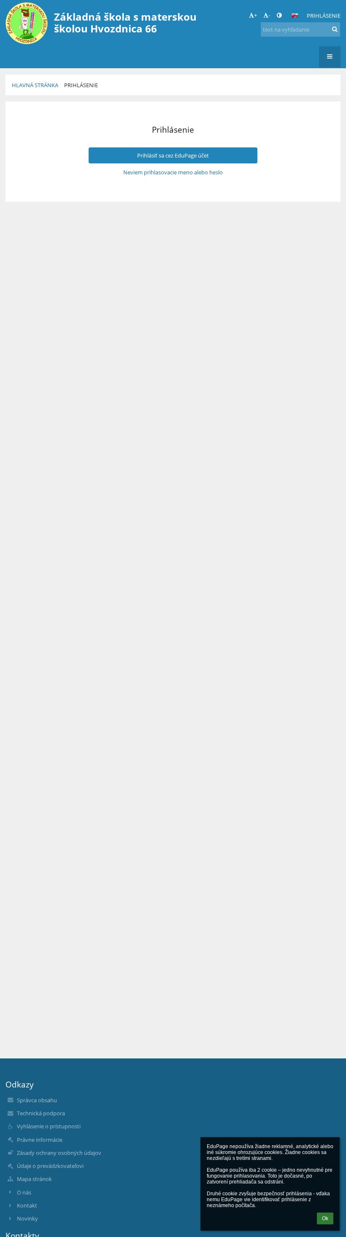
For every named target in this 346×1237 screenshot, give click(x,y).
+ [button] (255, 15)
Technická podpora (41, 1113)
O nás (24, 1192)
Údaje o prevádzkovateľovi (50, 1166)
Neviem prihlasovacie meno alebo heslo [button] (173, 172)
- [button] (269, 15)
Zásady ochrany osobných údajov (59, 1153)
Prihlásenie (324, 15)
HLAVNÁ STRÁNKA (35, 85)
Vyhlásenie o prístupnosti (49, 1126)
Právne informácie (39, 1139)
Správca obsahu (37, 1100)
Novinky (27, 1218)
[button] (279, 15)
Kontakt (27, 1205)
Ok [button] (325, 1218)
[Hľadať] (335, 29)
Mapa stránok (34, 1179)
